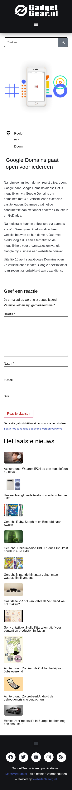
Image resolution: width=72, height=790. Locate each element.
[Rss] (61, 757)
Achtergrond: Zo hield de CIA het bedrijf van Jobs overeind (33, 670)
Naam (9, 363)
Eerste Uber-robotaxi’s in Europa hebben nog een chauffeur (34, 722)
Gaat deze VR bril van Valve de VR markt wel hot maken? (34, 603)
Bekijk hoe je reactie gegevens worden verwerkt (33, 428)
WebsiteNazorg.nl (44, 779)
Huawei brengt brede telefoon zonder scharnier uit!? (36, 497)
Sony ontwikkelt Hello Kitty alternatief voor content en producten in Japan (32, 629)
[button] (36, 24)
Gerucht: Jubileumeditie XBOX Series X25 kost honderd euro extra (36, 550)
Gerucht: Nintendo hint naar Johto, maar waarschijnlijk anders (31, 576)
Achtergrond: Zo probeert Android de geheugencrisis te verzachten (28, 698)
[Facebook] (11, 757)
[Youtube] (36, 757)
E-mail (9, 380)
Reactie (9, 313)
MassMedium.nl (16, 773)
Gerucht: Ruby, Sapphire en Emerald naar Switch (32, 523)
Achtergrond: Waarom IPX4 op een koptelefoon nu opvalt (36, 470)
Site (6, 396)
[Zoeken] (63, 42)
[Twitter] (23, 757)
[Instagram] (49, 757)
